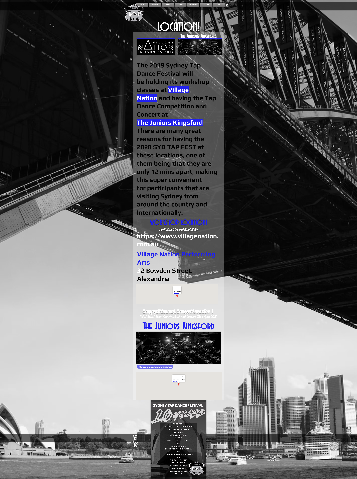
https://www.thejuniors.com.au (155, 367)
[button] (227, 5)
